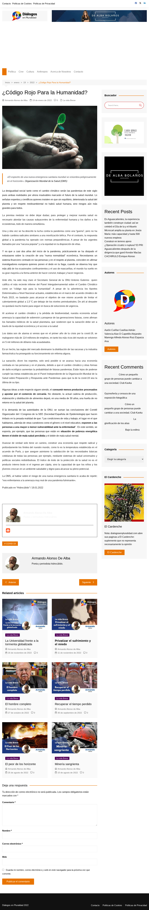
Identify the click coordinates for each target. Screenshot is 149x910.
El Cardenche (114, 552)
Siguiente (86, 582)
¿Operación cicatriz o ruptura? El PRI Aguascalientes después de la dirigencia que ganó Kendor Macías (123, 249)
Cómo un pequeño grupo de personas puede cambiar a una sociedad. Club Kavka (123, 378)
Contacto (6, 3)
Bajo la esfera (132, 430)
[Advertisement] (74, 46)
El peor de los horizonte (20, 764)
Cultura (30, 71)
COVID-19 (11, 543)
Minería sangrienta (67, 764)
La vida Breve (69, 100)
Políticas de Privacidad (44, 3)
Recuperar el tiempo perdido (73, 704)
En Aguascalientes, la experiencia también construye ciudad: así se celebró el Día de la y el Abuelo (122, 223)
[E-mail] (8, 531)
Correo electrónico (12, 843)
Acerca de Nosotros (60, 71)
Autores (111, 349)
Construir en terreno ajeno (117, 241)
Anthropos (42, 71)
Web (4, 857)
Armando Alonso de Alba (16, 100)
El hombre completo (18, 704)
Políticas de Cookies (22, 3)
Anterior (12, 582)
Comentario (9, 802)
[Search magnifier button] (140, 105)
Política (12, 71)
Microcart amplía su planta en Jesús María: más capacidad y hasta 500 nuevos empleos (122, 234)
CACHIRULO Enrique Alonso (119, 256)
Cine (21, 71)
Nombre (7, 830)
